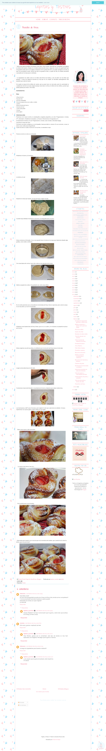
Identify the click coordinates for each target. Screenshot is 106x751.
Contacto (53, 19)
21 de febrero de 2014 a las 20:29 (34, 646)
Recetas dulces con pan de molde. (84, 192)
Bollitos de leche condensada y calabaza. (79, 356)
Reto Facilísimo (80, 252)
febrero (75, 319)
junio (74, 310)
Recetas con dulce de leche (80, 237)
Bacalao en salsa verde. (81, 334)
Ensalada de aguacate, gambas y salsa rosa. (81, 321)
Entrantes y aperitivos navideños (80, 216)
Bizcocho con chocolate (80, 211)
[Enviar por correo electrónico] (17, 581)
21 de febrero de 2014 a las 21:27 (44, 656)
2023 (73, 274)
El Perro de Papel (56, 739)
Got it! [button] (97, 2)
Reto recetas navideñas (80, 258)
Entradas (21, 702)
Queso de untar (79, 331)
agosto (75, 305)
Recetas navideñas (80, 242)
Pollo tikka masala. (80, 348)
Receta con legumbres (80, 234)
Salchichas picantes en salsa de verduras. (81, 370)
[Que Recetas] (76, 479)
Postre (24, 583)
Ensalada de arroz (80, 343)
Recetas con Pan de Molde (80, 239)
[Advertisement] (80, 46)
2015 (73, 292)
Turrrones (80, 264)
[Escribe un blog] (19, 581)
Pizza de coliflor (79, 329)
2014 (73, 294)
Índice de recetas (64, 19)
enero (75, 386)
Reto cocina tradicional (80, 250)
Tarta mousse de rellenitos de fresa (80, 340)
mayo (75, 312)
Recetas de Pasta (80, 240)
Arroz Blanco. (78, 345)
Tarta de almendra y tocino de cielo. (80, 381)
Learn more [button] (46, 2)
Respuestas (25, 608)
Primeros (80, 232)
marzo (75, 316)
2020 (73, 281)
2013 (73, 389)
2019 (73, 283)
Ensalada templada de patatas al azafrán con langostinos (83, 151)
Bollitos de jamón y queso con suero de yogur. (81, 326)
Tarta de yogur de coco (83, 177)
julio (74, 307)
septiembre (76, 303)
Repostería (80, 248)
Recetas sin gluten (80, 246)
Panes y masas (80, 223)
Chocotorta (83, 136)
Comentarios (22, 705)
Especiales (80, 217)
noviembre (76, 298)
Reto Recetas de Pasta (80, 256)
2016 (73, 290)
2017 (73, 287)
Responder (23, 604)
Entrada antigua (63, 689)
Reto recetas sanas (80, 260)
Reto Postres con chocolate (80, 254)
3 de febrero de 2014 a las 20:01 (44, 633)
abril (74, 314)
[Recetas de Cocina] (77, 475)
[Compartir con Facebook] (21, 581)
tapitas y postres (29, 610)
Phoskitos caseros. (80, 350)
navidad (80, 221)
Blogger (84, 489)
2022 (73, 276)
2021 (73, 278)
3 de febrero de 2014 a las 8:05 (33, 623)
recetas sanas (80, 244)
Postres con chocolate (80, 228)
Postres (80, 227)
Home (38, 19)
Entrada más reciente (24, 689)
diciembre (76, 296)
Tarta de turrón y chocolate (84, 162)
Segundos (80, 262)
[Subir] (101, 746)
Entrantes (80, 213)
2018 (73, 285)
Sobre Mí (45, 19)
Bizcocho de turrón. (80, 352)
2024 (73, 272)
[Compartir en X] (20, 581)
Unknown (22, 593)
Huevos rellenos (80, 219)
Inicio (44, 689)
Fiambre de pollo (79, 363)
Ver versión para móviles (42, 691)
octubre (75, 301)
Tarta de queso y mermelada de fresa (81, 373)
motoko (22, 623)
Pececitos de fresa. (80, 384)
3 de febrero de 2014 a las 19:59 (44, 610)
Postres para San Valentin (80, 230)
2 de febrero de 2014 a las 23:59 (34, 593)
